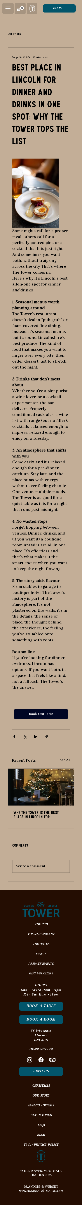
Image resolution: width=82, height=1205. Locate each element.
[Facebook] (41, 1059)
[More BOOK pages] (64, 8)
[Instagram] (29, 1059)
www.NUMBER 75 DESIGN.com (41, 1191)
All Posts (14, 34)
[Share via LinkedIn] (36, 737)
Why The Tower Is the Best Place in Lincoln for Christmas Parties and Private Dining (40, 815)
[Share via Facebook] (14, 737)
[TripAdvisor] (52, 1059)
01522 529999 (41, 1049)
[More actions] (67, 57)
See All (65, 760)
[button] (8, 8)
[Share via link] (46, 737)
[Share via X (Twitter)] (25, 737)
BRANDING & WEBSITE (41, 1187)
